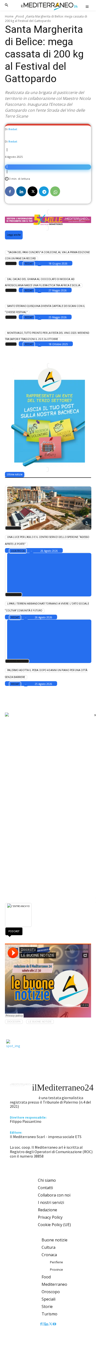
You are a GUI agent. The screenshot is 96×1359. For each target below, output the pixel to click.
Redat (12, 129)
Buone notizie (17, 661)
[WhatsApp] (55, 191)
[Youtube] (54, 1324)
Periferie (13, 528)
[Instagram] (43, 1324)
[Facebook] (10, 191)
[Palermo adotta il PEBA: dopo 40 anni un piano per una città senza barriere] (47, 641)
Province (13, 594)
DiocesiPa (14, 1021)
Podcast (13, 931)
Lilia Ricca (18, 551)
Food (20, 16)
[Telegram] (44, 191)
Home (9, 16)
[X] (32, 191)
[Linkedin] (21, 191)
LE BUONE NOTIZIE (40, 1021)
